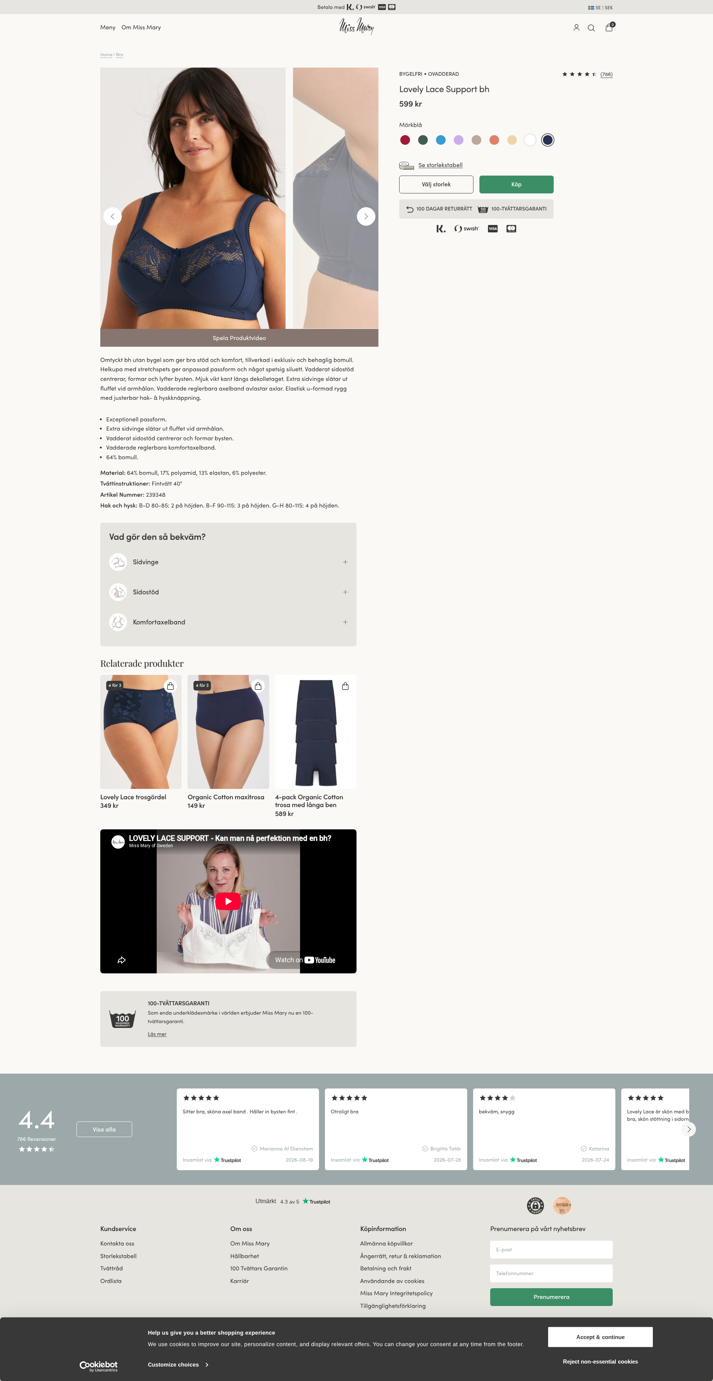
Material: (113, 473)
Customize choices (173, 1365)
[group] (141, 732)
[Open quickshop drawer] (170, 686)
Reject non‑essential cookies (600, 1361)
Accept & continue (600, 1337)
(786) (606, 74)
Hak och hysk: (118, 505)
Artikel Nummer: (122, 495)
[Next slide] (688, 1129)
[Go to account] (576, 27)
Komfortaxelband (159, 622)
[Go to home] (356, 26)
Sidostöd (146, 592)
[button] (405, 140)
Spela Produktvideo (239, 338)
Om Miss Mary (141, 27)
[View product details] (141, 799)
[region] (433, 1129)
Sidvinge (146, 562)
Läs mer (157, 1034)
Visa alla (104, 1129)
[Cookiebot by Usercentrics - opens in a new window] (98, 1366)
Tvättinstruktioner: (125, 483)
